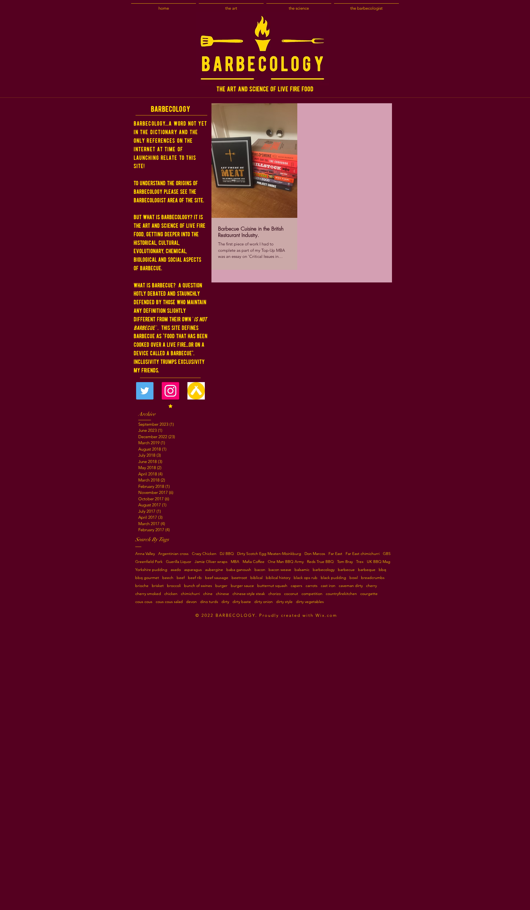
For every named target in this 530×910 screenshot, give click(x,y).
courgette (369, 593)
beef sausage (216, 577)
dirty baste (241, 601)
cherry (371, 585)
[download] (196, 391)
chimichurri (190, 593)
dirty (225, 601)
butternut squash (272, 585)
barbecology (324, 569)
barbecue (346, 569)
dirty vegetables (310, 601)
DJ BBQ (227, 553)
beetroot (239, 577)
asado (176, 569)
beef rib (195, 577)
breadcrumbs (373, 577)
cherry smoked (148, 593)
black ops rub (305, 577)
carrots (311, 585)
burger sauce (242, 585)
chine (208, 593)
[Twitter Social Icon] (144, 391)
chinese (222, 593)
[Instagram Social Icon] (170, 391)
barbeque (366, 569)
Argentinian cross (173, 553)
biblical (256, 577)
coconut (291, 593)
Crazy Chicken (204, 553)
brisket (158, 585)
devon (191, 601)
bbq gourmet (147, 577)
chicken (170, 593)
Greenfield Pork (149, 561)
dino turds (209, 601)
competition (311, 593)
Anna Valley (145, 553)
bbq (382, 569)
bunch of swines (198, 585)
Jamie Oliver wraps (211, 561)
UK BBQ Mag (378, 561)
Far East (335, 553)
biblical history (278, 577)
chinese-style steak (248, 593)
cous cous (143, 601)
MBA (235, 561)
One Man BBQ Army (286, 561)
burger (221, 585)
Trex (360, 561)
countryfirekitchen (341, 593)
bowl (353, 577)
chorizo (274, 593)
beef (181, 577)
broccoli (174, 585)
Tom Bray (345, 561)
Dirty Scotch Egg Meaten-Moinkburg (269, 553)
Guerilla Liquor (178, 561)
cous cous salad (169, 601)
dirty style (284, 601)
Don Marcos (314, 553)
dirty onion (263, 601)
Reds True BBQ (320, 561)
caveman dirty (351, 585)
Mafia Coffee (253, 561)
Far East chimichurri (363, 553)
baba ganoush (238, 569)
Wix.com (326, 615)
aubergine (214, 569)
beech (167, 577)
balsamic (302, 569)
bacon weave (280, 569)
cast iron (328, 585)
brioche (142, 585)
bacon (260, 569)
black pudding (333, 577)
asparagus (193, 569)
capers (296, 585)
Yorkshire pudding (151, 569)
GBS (387, 553)
